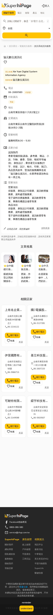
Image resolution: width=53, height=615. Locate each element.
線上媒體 (26, 544)
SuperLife (39, 568)
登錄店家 (9, 568)
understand (26, 608)
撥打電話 (12, 335)
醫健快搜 (39, 573)
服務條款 (9, 558)
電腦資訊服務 (25, 46)
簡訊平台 (39, 544)
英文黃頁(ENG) (41, 558)
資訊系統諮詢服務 (42, 46)
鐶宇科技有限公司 (38, 401)
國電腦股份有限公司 (39, 310)
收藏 (10, 341)
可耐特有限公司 (12, 401)
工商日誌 (26, 558)
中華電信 (39, 554)
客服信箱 (23, 586)
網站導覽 (9, 549)
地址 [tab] (42, 13)
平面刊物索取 (41, 563)
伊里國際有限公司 (12, 355)
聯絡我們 (9, 563)
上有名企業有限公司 (12, 310)
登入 (45, 6)
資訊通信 (13, 46)
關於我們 (9, 544)
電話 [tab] (19, 13)
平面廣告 (26, 554)
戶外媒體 (26, 549)
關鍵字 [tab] (9, 13)
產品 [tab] (35, 13)
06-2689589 (19, 92)
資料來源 (45, 228)
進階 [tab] (27, 13)
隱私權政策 (10, 554)
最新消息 (39, 549)
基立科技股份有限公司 (38, 355)
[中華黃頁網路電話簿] (16, 6)
